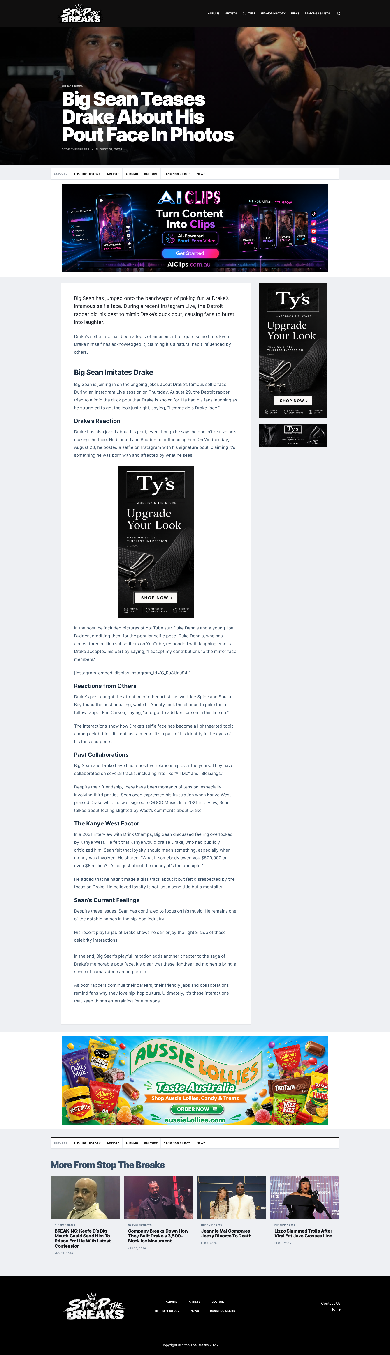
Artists (231, 13)
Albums (214, 13)
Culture (249, 13)
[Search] (339, 13)
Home (335, 1309)
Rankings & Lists (317, 13)
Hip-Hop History (273, 13)
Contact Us (331, 1303)
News (295, 13)
